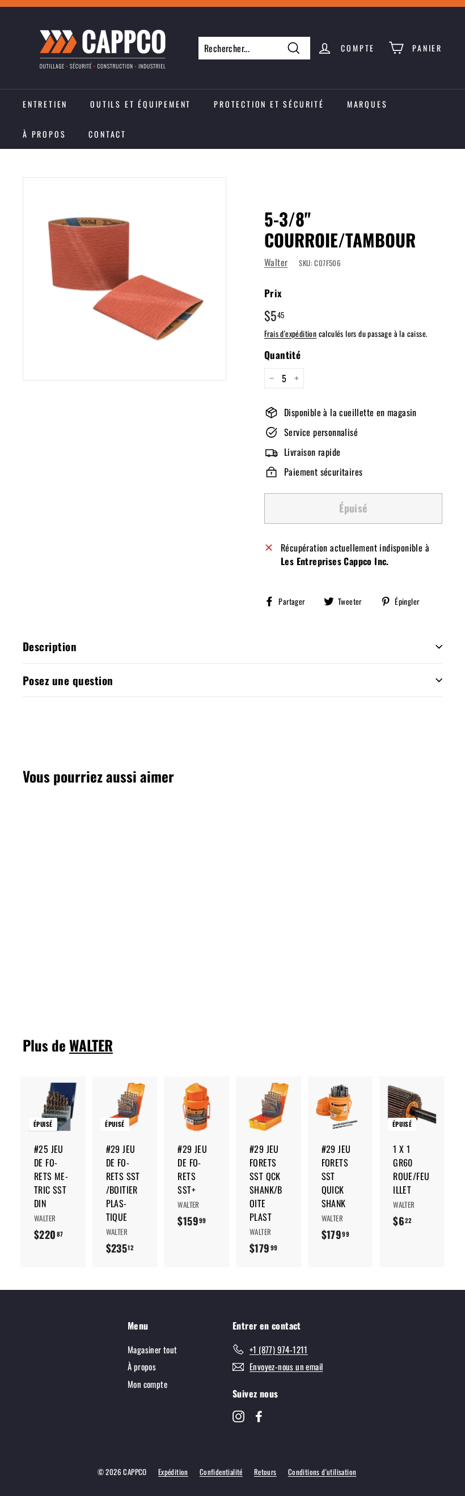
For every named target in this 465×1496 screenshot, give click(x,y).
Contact (107, 134)
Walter (276, 262)
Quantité (282, 355)
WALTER (91, 1045)
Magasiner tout (152, 1349)
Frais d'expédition (290, 333)
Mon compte (147, 1384)
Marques (367, 104)
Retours (265, 1471)
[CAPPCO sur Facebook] (259, 1415)
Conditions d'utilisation (322, 1471)
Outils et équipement (140, 104)
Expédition (173, 1471)
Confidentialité (221, 1471)
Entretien (45, 104)
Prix (273, 293)
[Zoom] (124, 279)
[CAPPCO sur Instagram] (238, 1415)
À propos (44, 134)
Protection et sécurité (269, 104)
